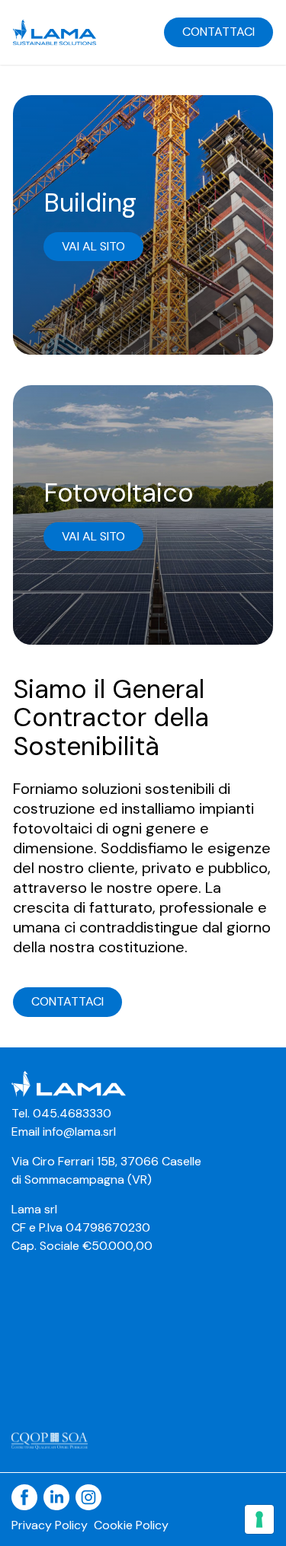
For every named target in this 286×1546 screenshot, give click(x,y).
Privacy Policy (49, 1525)
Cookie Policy (131, 1525)
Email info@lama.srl (63, 1132)
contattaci (67, 1001)
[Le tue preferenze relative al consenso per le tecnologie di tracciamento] (259, 1519)
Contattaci (218, 32)
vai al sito (93, 246)
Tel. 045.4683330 (61, 1113)
